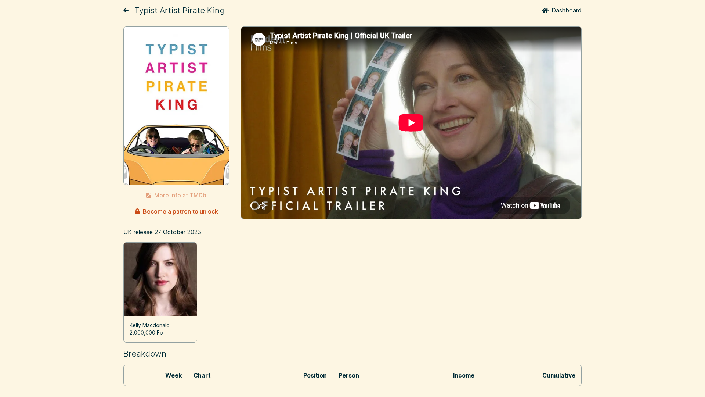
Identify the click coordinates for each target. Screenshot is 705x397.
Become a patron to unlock (180, 211)
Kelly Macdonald (150, 325)
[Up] (126, 10)
